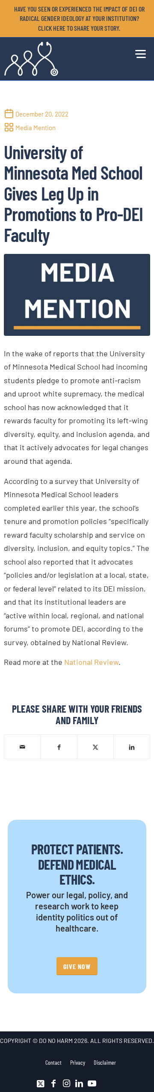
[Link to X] (40, 1083)
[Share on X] (95, 746)
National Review (91, 662)
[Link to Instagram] (66, 1083)
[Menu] (138, 52)
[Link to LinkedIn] (79, 1083)
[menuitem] (79, 18)
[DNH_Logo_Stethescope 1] (62, 59)
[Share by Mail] (22, 747)
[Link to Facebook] (53, 1083)
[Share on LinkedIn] (132, 746)
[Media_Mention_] (77, 295)
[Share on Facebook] (59, 746)
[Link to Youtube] (92, 1083)
